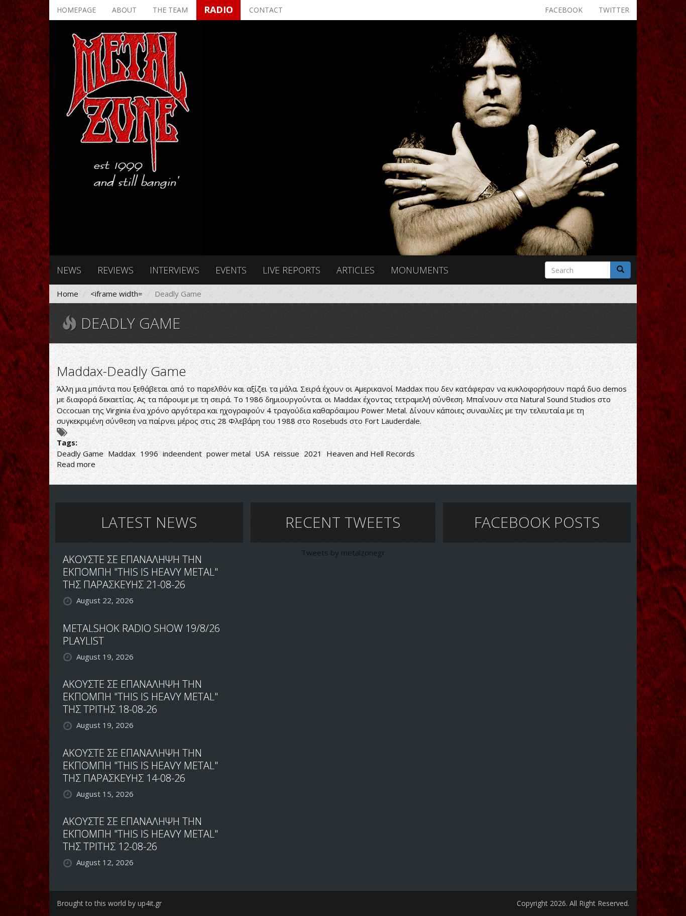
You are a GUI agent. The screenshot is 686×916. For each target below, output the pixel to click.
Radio (218, 10)
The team (170, 10)
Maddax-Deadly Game (121, 371)
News (69, 270)
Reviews (115, 270)
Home (67, 294)
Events (231, 270)
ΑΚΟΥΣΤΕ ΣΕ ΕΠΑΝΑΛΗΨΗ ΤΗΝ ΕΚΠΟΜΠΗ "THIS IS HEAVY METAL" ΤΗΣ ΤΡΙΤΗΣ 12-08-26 (140, 833)
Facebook (564, 10)
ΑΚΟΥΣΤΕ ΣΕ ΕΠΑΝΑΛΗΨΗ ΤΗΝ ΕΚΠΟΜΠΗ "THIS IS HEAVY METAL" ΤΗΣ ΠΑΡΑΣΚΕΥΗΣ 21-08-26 (140, 572)
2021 (313, 453)
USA (262, 453)
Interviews (174, 270)
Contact (266, 10)
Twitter (614, 10)
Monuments (419, 270)
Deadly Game (80, 453)
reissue (286, 453)
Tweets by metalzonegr (343, 552)
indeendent (182, 453)
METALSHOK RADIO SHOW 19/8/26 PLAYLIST (141, 634)
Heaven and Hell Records (370, 453)
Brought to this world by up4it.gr (109, 903)
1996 (149, 453)
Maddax (122, 453)
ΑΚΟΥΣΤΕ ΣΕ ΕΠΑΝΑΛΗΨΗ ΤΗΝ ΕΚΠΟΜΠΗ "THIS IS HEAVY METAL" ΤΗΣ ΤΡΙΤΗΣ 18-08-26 (140, 696)
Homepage (76, 10)
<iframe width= (116, 294)
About (124, 10)
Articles (355, 270)
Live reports (291, 270)
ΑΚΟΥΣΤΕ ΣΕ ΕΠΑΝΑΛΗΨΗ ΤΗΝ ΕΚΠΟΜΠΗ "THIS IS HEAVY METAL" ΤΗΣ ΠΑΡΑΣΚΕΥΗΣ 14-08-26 (140, 765)
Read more (76, 464)
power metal (228, 453)
